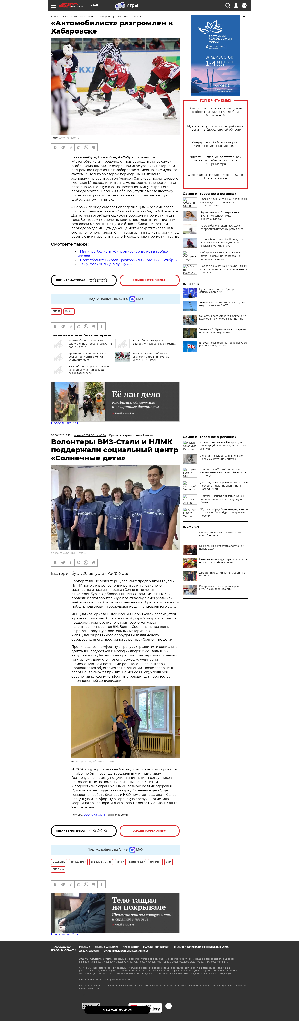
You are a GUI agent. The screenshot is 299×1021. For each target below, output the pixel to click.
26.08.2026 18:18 (60, 435)
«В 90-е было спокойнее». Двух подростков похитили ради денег (221, 227)
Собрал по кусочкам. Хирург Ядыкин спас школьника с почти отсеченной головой (224, 269)
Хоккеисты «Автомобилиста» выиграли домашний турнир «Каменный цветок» (151, 357)
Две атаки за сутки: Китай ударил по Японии (222, 574)
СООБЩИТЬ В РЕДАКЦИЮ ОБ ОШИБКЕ (126, 951)
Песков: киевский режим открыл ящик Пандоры (220, 534)
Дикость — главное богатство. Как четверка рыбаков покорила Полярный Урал (215, 160)
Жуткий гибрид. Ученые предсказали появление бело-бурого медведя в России (224, 512)
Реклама (84, 947)
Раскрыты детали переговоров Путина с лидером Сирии (219, 587)
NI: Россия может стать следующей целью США (221, 547)
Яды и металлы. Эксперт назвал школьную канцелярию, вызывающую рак (220, 215)
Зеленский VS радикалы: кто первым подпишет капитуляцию (222, 331)
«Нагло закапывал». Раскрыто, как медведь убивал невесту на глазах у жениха (223, 445)
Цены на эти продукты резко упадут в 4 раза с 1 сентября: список (223, 561)
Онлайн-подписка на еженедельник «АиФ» (201, 947)
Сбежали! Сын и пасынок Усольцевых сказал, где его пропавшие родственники (224, 202)
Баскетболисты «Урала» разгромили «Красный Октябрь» (128, 260)
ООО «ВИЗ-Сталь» (95, 814)
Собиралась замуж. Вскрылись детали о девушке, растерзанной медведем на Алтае (221, 256)
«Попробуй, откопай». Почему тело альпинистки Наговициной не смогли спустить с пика (222, 242)
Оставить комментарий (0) (149, 280)
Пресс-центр (131, 947)
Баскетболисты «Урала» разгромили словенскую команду (154, 342)
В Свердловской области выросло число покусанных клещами (215, 144)
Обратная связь (89, 951)
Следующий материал (117, 1010)
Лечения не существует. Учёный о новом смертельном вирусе (221, 457)
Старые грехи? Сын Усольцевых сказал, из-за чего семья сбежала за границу (223, 472)
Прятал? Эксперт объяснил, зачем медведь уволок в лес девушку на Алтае (222, 499)
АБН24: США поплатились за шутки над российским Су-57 (222, 304)
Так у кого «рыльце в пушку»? (105, 264)
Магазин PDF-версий (156, 947)
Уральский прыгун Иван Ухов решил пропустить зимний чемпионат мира (87, 357)
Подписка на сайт (106, 947)
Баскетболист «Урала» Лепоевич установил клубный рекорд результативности (89, 370)
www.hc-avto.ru (69, 137)
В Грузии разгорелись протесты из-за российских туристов (223, 344)
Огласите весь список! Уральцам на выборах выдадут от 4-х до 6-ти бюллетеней (215, 112)
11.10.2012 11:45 (59, 16)
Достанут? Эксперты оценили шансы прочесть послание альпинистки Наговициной (224, 485)
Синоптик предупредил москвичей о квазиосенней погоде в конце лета (222, 317)
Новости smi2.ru (64, 423)
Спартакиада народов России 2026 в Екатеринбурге (215, 176)
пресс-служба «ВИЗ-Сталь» (68, 552)
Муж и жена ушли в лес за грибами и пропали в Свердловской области (215, 128)
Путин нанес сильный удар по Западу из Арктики (218, 290)
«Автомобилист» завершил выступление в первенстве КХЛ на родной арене (90, 344)
